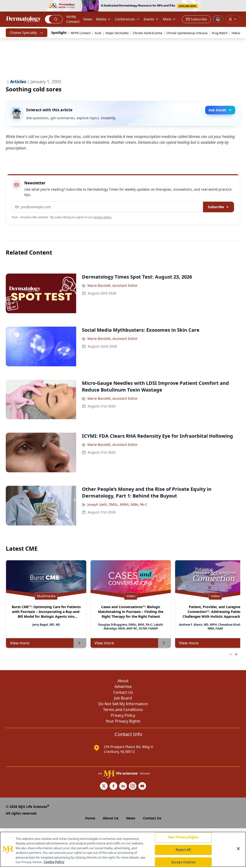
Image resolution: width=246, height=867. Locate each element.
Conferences (125, 19)
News (87, 19)
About (123, 680)
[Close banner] (239, 6)
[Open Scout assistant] (218, 19)
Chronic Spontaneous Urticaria (187, 33)
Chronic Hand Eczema (147, 33)
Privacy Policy (123, 715)
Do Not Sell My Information (123, 703)
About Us (110, 818)
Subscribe (216, 207)
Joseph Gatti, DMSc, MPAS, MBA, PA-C (117, 504)
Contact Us (123, 692)
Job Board (123, 698)
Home (90, 818)
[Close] (238, 848)
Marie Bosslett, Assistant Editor (112, 285)
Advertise (123, 686)
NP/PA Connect (73, 19)
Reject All (183, 850)
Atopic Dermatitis (117, 33)
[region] (123, 849)
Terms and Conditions (123, 709)
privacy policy (102, 217)
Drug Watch (220, 33)
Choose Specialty (23, 32)
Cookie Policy (54, 862)
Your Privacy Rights (123, 721)
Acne (98, 33)
